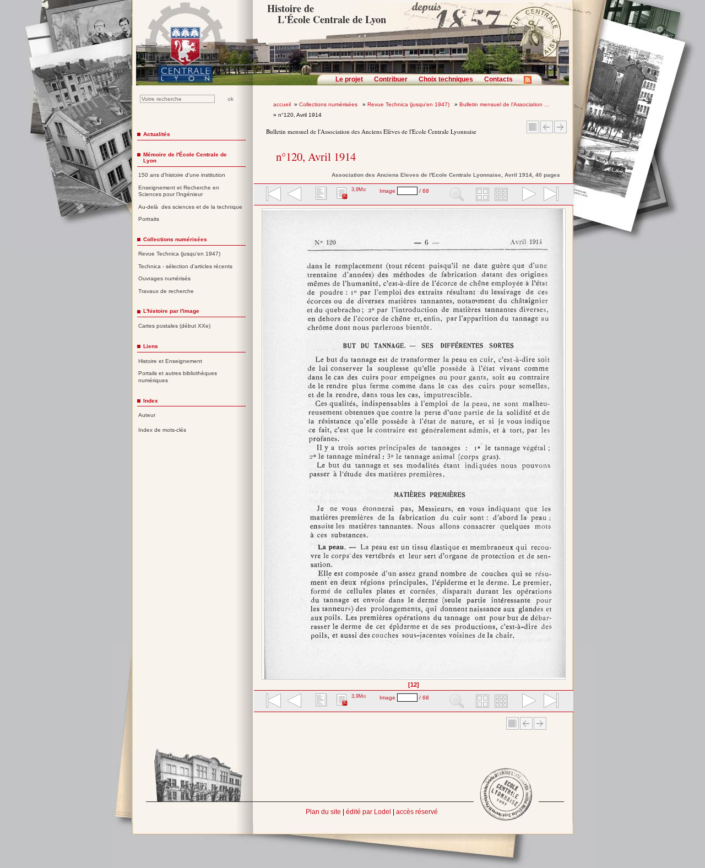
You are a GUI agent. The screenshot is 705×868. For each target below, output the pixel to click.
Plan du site (323, 812)
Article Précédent (546, 127)
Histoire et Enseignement (170, 361)
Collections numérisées (329, 104)
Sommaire (533, 127)
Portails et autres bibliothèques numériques (177, 376)
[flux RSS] (530, 83)
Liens (150, 346)
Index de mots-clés (162, 430)
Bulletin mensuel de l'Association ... (504, 104)
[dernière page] (547, 195)
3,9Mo (358, 189)
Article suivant (560, 127)
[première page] (273, 195)
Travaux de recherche (166, 291)
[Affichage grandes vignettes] (481, 195)
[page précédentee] (295, 195)
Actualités (156, 134)
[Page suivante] (562, 447)
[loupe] (456, 195)
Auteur (146, 415)
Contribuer (391, 79)
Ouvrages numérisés (164, 278)
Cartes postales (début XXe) (174, 326)
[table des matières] (320, 195)
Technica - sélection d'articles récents (185, 266)
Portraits (148, 219)
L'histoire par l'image (171, 311)
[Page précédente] (265, 447)
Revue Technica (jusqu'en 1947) (409, 104)
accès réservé (417, 812)
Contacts (498, 79)
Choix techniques (446, 79)
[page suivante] (526, 195)
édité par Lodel (368, 812)
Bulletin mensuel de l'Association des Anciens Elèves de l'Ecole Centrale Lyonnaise (371, 131)
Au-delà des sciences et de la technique (190, 207)
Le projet (349, 79)
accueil (282, 104)
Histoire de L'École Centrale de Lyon (326, 13)
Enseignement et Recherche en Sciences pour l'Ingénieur (178, 191)
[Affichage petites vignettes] (503, 195)
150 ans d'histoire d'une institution (181, 175)
